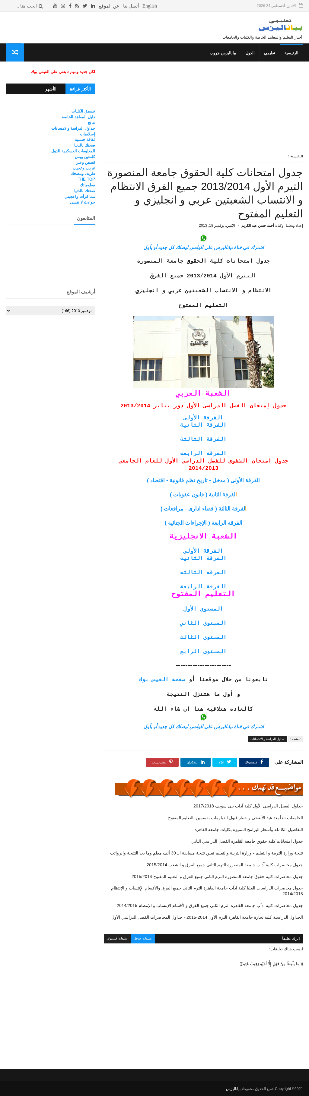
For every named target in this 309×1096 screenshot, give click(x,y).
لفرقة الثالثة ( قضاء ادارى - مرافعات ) (204, 509)
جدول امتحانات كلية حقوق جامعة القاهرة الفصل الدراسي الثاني (247, 841)
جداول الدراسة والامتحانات (73, 128)
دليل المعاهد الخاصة (78, 117)
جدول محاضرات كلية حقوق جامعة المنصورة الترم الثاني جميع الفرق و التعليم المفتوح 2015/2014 (217, 876)
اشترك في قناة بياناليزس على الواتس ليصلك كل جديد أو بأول (203, 247)
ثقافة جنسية (85, 139)
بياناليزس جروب (223, 53)
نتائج (91, 122)
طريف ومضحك (83, 173)
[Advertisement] (203, 111)
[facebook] (70, 6)
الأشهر (50, 89)
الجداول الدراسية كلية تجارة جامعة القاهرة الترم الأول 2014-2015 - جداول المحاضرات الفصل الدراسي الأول (207, 917)
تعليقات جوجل (143, 938)
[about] (109, 6)
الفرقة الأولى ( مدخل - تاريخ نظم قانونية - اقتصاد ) (203, 480)
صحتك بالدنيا (84, 145)
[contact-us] (131, 6)
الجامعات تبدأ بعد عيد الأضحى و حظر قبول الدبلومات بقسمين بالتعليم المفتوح (235, 817)
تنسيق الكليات (83, 111)
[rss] (77, 6)
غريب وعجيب (84, 168)
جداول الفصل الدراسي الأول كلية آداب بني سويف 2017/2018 (248, 806)
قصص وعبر (85, 162)
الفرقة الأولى (203, 418)
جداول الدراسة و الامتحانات (267, 739)
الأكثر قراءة (80, 89)
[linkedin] (93, 6)
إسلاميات (87, 134)
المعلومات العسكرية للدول (73, 151)
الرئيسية (291, 53)
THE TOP (86, 179)
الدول (250, 53)
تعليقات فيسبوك (117, 938)
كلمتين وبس (85, 156)
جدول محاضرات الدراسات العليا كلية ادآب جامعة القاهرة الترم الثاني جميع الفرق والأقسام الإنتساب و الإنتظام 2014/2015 (207, 891)
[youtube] (55, 6)
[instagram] (63, 6)
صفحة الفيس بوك (162, 680)
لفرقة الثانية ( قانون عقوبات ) (203, 494)
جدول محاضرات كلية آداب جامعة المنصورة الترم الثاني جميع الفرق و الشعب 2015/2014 (225, 864)
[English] (149, 6)
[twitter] (85, 6)
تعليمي (269, 53)
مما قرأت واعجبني (80, 196)
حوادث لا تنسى (82, 202)
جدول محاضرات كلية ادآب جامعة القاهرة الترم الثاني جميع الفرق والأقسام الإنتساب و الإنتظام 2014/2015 (210, 905)
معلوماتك (87, 185)
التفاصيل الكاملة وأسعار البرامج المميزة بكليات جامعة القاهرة (249, 829)
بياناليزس (233, 1089)
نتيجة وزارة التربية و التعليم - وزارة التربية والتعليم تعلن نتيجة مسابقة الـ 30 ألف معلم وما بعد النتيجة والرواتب (206, 853)
